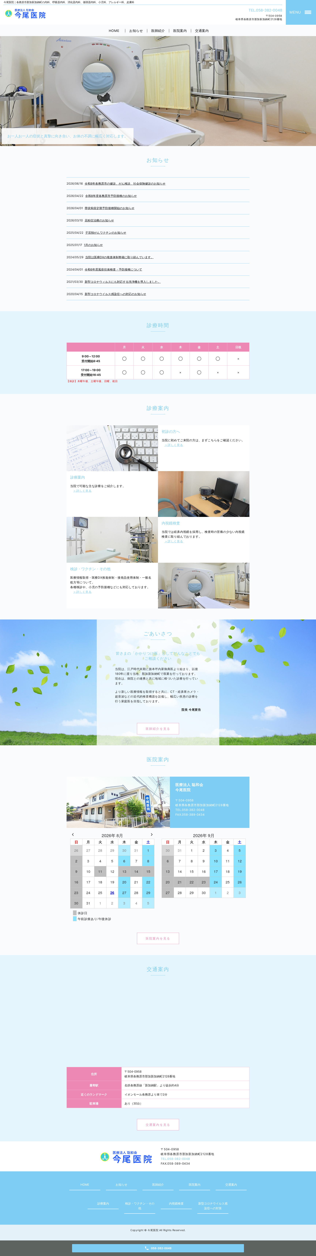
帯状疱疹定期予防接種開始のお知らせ (109, 208)
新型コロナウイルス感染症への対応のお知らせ (115, 294)
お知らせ (136, 30)
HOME (114, 30)
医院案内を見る (158, 938)
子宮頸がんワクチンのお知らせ (105, 232)
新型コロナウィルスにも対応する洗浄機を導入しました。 (123, 282)
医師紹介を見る (158, 728)
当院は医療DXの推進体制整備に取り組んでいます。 (119, 257)
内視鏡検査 (176, 1203)
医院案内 (180, 30)
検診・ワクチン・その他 (139, 1206)
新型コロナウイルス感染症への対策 (212, 1206)
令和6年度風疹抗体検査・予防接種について (113, 269)
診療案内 (103, 1203)
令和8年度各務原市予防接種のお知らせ (111, 196)
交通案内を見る (158, 1124)
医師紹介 (158, 30)
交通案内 (202, 30)
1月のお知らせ (93, 245)
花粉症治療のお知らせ (99, 220)
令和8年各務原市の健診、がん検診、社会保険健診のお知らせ (125, 183)
